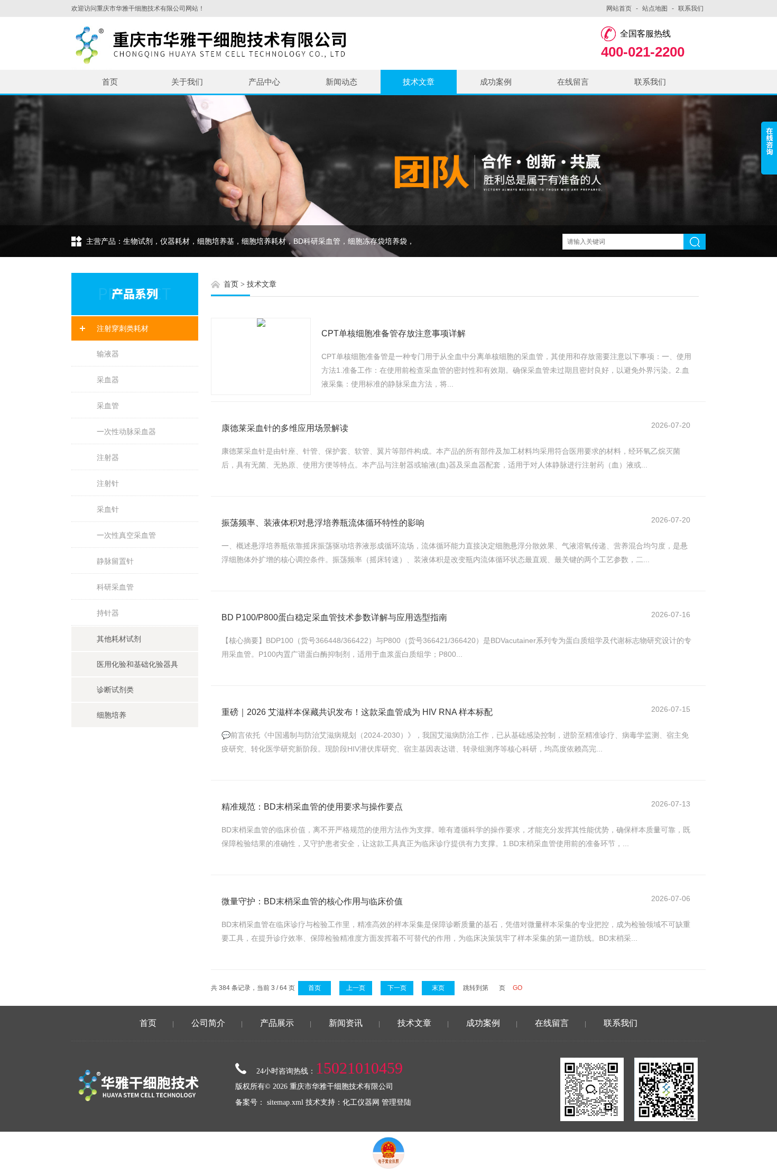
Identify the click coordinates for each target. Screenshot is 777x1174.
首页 (110, 81)
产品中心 (264, 81)
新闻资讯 (346, 1023)
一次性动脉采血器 (126, 431)
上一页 (355, 988)
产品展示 (277, 1023)
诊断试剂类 (115, 689)
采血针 (108, 509)
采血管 (108, 405)
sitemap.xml (285, 1102)
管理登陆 (396, 1102)
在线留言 (573, 81)
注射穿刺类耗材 (123, 328)
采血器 (108, 379)
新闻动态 (341, 81)
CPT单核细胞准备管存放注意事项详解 (393, 333)
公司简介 (208, 1023)
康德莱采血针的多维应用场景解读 (284, 428)
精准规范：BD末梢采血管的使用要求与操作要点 (312, 806)
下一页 (396, 988)
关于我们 (187, 81)
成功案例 (496, 81)
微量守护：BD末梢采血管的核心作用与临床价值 (312, 901)
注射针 (108, 483)
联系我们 (691, 8)
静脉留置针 (115, 561)
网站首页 (619, 8)
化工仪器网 (361, 1102)
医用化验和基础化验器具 (137, 664)
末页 (438, 988)
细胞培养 (111, 715)
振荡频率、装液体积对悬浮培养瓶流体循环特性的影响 (322, 522)
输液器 (108, 354)
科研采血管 (115, 587)
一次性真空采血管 (126, 535)
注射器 (108, 457)
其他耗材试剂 (119, 639)
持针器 (108, 613)
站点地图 (655, 8)
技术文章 (418, 81)
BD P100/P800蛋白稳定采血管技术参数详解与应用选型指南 (334, 617)
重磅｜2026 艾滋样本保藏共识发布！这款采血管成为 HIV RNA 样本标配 (357, 712)
